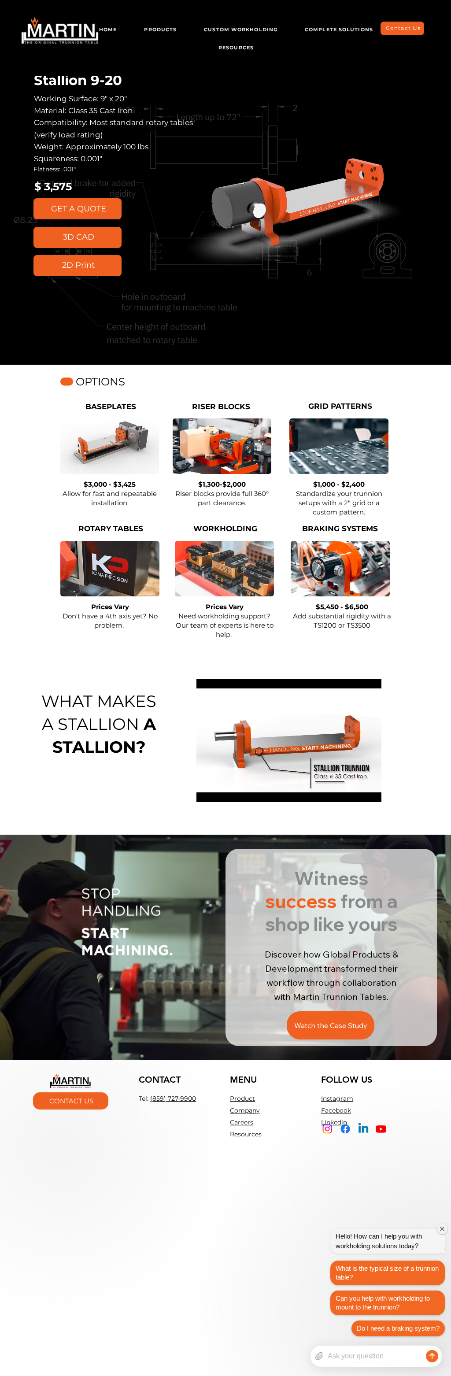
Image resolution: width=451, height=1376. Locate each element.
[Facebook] (345, 1129)
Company (245, 1110)
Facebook (336, 1110)
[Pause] (208, 790)
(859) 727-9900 (173, 1098)
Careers (241, 1122)
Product (242, 1098)
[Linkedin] (363, 1129)
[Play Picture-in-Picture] (354, 790)
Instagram (337, 1098)
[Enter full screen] (369, 790)
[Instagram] (327, 1129)
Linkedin (334, 1122)
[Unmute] (223, 790)
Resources (246, 1134)
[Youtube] (381, 1129)
